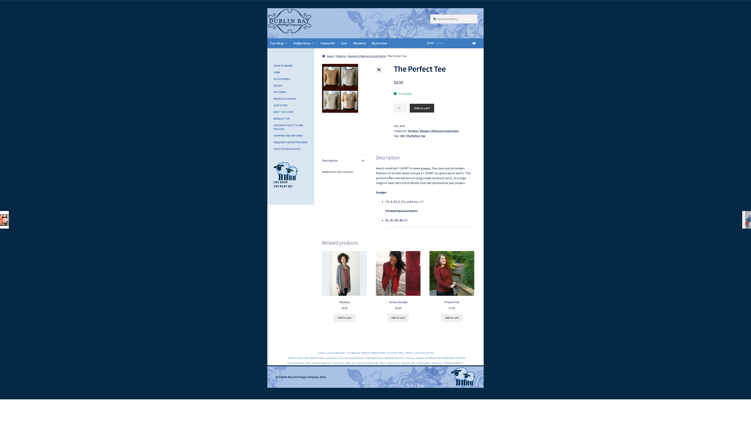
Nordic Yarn (350, 363)
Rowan (383, 363)
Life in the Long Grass (321, 363)
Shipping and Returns (288, 135)
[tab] (344, 160)
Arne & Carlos (303, 358)
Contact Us (328, 43)
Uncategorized (353, 352)
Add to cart (422, 108)
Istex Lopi (410, 358)
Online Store (302, 43)
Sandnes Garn (393, 363)
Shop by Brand (283, 65)
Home (330, 56)
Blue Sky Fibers (317, 358)
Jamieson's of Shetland (426, 358)
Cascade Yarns (331, 358)
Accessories (282, 79)
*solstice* (291, 358)
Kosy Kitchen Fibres (302, 363)
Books (278, 85)
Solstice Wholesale (287, 149)
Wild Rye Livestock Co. (454, 363)
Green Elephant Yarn (374, 358)
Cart (344, 43)
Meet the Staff (284, 112)
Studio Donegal (423, 363)
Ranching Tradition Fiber (368, 363)
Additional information (337, 172)
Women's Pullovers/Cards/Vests (367, 56)
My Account (379, 43)
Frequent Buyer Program (290, 142)
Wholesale (365, 352)
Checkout (359, 43)
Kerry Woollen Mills (445, 358)
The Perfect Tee (415, 136)
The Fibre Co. (437, 363)
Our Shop (277, 43)
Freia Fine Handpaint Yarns (351, 358)
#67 (402, 136)
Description (330, 160)
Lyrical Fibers (338, 363)
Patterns (341, 56)
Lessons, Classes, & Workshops (332, 352)
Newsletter (282, 118)
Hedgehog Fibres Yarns (395, 358)
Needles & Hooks (285, 98)
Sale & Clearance (421, 352)
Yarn (277, 72)
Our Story (281, 105)
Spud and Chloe (408, 363)
